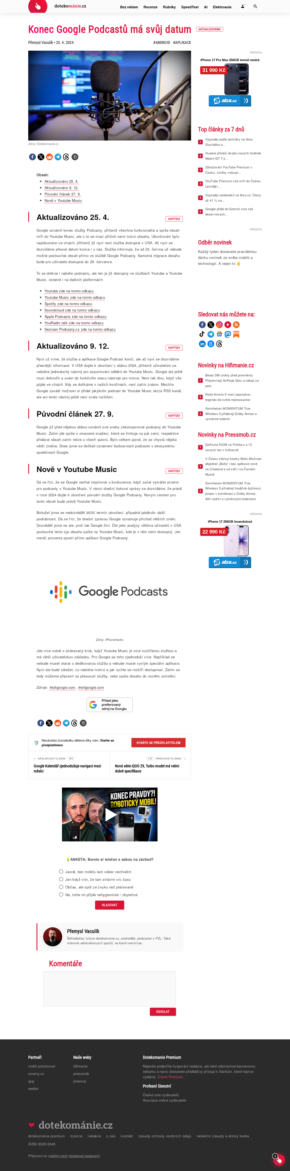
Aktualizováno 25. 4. (62, 181)
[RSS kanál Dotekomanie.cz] (236, 324)
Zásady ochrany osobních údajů (164, 1135)
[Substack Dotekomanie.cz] (236, 334)
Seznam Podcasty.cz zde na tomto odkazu (80, 329)
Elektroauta (222, 6)
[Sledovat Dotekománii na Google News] (110, 704)
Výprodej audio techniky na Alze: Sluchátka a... (229, 142)
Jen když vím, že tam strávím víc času (98, 879)
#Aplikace (182, 42)
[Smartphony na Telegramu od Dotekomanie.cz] (210, 334)
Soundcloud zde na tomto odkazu (72, 310)
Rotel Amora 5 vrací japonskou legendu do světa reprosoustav (228, 397)
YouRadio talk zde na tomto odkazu (74, 322)
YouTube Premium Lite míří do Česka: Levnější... (233, 183)
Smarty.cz (36, 1073)
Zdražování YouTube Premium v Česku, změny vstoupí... (228, 170)
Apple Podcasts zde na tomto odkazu (76, 316)
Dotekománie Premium (46, 1135)
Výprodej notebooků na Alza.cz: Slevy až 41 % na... (233, 197)
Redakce (94, 1135)
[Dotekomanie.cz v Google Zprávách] (219, 334)
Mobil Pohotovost (41, 1066)
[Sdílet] (32, 157)
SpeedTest (189, 6)
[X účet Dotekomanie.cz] (210, 324)
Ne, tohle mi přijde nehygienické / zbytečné (101, 894)
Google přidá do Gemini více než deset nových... (229, 211)
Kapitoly (174, 219)
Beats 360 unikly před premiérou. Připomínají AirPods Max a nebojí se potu (232, 380)
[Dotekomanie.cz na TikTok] (202, 334)
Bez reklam (129, 6)
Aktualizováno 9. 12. (62, 187)
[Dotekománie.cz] (57, 7)
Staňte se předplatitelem (158, 742)
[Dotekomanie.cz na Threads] (219, 343)
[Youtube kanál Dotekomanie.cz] (227, 324)
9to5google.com (62, 687)
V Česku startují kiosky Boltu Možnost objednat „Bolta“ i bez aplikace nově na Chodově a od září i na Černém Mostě (233, 466)
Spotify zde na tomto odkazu (68, 303)
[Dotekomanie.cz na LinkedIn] (202, 343)
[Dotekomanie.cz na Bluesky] (210, 343)
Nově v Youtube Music (63, 200)
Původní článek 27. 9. (63, 194)
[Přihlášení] (242, 6)
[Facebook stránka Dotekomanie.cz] (202, 324)
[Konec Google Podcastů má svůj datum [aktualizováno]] (75, 157)
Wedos (33, 1088)
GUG (31, 1080)
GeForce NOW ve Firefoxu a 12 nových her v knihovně (228, 447)
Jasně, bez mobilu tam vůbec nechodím (98, 871)
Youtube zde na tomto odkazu (69, 290)
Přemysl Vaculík (40, 42)
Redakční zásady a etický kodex (223, 1135)
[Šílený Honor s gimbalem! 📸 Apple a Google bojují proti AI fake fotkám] (110, 815)
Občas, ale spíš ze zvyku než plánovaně (99, 887)
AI (205, 6)
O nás (110, 1135)
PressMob (81, 1073)
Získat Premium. (171, 1076)
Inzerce (76, 1135)
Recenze (151, 6)
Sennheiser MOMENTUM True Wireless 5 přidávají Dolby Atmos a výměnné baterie (231, 413)
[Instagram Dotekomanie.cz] (219, 324)
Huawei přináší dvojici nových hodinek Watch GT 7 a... (233, 156)
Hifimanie (80, 1066)
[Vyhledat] (255, 6)
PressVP (79, 1080)
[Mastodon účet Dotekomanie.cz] (227, 334)
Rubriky (169, 6)
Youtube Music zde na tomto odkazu (75, 297)
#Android (161, 42)
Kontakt (127, 1135)
